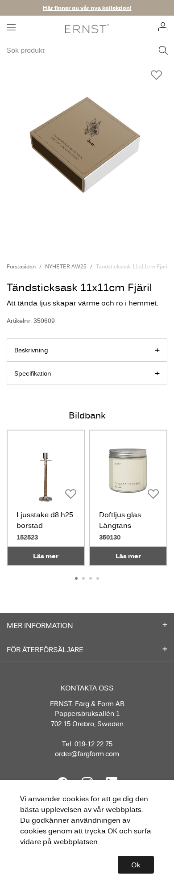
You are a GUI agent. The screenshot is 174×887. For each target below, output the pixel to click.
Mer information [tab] (40, 625)
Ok (136, 864)
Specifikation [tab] (32, 373)
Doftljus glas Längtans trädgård (120, 525)
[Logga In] (162, 27)
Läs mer (45, 556)
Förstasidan (21, 266)
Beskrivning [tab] (31, 350)
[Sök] (163, 50)
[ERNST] (87, 28)
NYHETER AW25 (66, 266)
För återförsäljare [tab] (45, 649)
